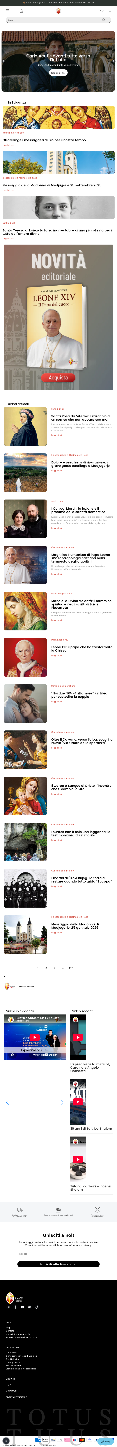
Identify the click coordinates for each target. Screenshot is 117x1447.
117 (71, 967)
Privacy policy (13, 1362)
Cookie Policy (12, 1359)
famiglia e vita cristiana (63, 685)
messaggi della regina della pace (20, 177)
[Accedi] (34, 11)
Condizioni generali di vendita (21, 1356)
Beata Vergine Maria (62, 593)
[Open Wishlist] (102, 11)
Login (8, 1384)
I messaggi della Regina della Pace (69, 454)
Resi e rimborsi (13, 1365)
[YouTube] (22, 1307)
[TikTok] (37, 1307)
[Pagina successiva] (79, 967)
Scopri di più (58, 72)
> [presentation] (113, 61)
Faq (8, 1327)
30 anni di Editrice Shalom (91, 1128)
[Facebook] (15, 1307)
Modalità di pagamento (18, 1334)
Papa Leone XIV (59, 639)
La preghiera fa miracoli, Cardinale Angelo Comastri (90, 1067)
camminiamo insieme (14, 132)
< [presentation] (3, 61)
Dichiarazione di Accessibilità (21, 1368)
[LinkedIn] (29, 1307)
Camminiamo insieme (62, 547)
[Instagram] (8, 1307)
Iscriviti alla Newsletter (58, 1264)
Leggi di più (8, 145)
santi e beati (9, 222)
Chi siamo (11, 1352)
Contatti (10, 1331)
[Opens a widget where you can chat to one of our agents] (105, 1441)
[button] (7, 1102)
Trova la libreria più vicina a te (21, 1337)
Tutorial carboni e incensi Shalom (90, 1188)
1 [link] (38, 967)
